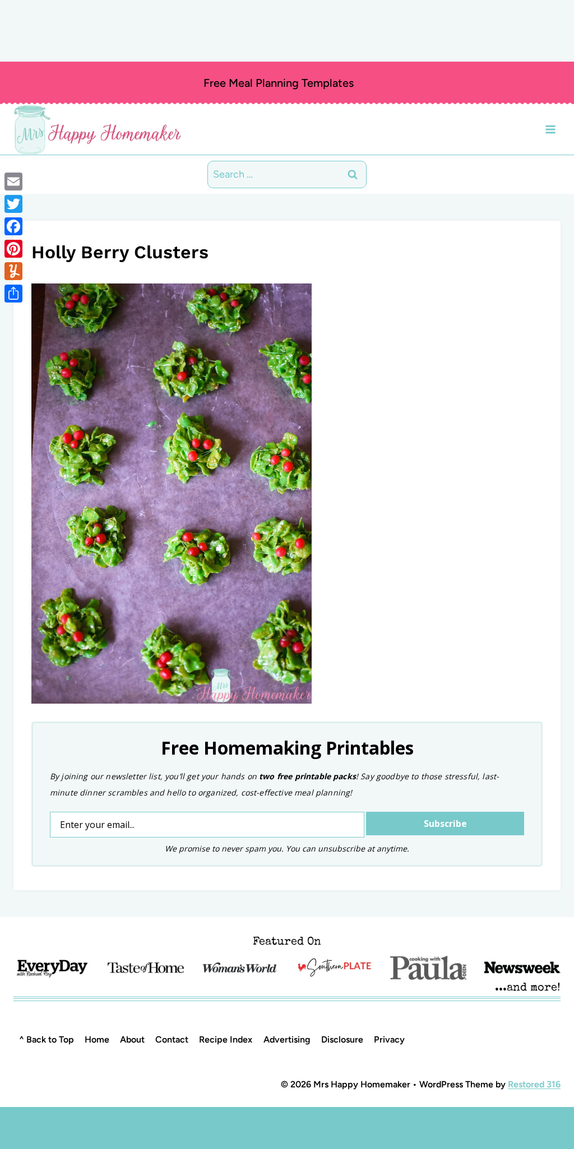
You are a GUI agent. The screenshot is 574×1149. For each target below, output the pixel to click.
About (132, 1039)
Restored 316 (534, 1084)
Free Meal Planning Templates (278, 83)
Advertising (287, 1039)
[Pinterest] (13, 249)
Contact (171, 1039)
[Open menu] (550, 129)
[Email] (13, 181)
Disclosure (342, 1039)
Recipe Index (225, 1039)
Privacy (389, 1039)
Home (97, 1039)
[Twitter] (13, 204)
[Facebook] (13, 226)
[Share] (13, 293)
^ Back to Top (46, 1039)
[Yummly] (13, 271)
